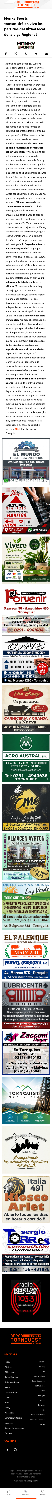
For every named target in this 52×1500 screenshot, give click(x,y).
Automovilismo (12, 1382)
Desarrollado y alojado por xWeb (26, 1481)
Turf (7, 1402)
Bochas (8, 1433)
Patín (7, 1397)
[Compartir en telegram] (36, 53)
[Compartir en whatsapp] (26, 53)
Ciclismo (42, 1362)
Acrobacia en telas (37, 1419)
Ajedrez (8, 1367)
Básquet (9, 1422)
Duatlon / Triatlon (38, 1414)
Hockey (42, 1366)
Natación (9, 1412)
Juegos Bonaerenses (14, 1428)
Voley (7, 1407)
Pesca (42, 1400)
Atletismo (10, 1372)
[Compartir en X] (16, 53)
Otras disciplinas (38, 1381)
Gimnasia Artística (13, 1417)
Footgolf (41, 1395)
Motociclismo (39, 1376)
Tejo (43, 1410)
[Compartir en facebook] (6, 53)
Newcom (41, 1405)
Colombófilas (11, 1392)
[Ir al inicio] (28, 4)
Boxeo (42, 1424)
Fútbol (8, 1362)
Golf (43, 1371)
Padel (43, 1390)
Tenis (7, 1387)
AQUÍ (18, 429)
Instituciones (40, 1386)
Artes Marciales (12, 1377)
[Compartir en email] (46, 53)
